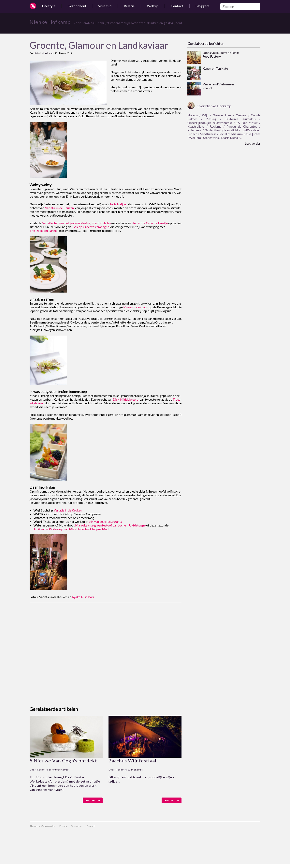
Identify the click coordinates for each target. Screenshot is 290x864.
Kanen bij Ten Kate (215, 68)
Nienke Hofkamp (50, 22)
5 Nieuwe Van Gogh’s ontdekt (63, 760)
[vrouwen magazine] (33, 6)
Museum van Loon (135, 307)
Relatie (129, 6)
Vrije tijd (105, 6)
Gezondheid (77, 6)
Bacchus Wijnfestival (132, 760)
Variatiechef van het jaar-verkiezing (66, 223)
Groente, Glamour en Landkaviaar (99, 45)
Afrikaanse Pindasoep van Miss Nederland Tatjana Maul (71, 529)
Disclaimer (76, 826)
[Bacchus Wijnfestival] (145, 756)
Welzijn (153, 6)
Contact (177, 6)
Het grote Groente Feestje (149, 223)
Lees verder (92, 800)
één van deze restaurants (105, 521)
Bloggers (203, 6)
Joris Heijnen (118, 204)
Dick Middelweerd (125, 399)
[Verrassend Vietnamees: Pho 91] (194, 89)
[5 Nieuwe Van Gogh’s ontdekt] (66, 756)
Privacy (63, 826)
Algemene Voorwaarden (42, 826)
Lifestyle (48, 6)
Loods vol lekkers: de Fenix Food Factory (221, 54)
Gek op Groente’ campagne (90, 227)
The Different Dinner (44, 230)
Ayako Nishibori (83, 597)
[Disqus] (105, 652)
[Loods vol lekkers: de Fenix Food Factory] (194, 58)
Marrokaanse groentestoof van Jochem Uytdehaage (110, 525)
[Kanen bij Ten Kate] (194, 73)
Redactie (42, 769)
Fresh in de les (101, 223)
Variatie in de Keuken (59, 208)
